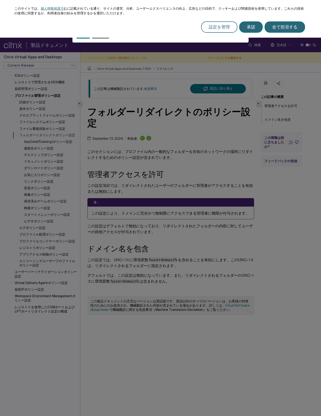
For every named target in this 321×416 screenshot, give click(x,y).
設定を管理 (219, 26)
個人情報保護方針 (54, 8)
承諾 (251, 26)
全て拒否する (285, 26)
